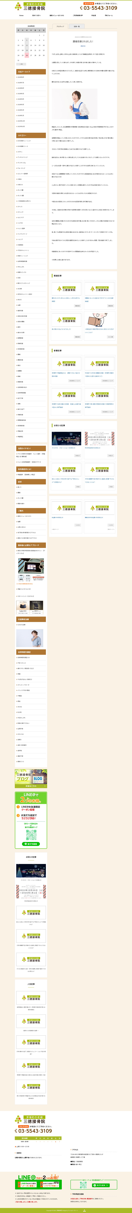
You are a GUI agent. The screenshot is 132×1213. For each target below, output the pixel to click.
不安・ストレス (22, 663)
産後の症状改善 (22, 316)
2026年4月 (21, 99)
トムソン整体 (21, 228)
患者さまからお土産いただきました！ (94, 517)
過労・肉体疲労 (22, 745)
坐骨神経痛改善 (22, 261)
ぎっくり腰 (110, 337)
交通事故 (20, 245)
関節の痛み (21, 503)
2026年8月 (21, 77)
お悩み (78, 486)
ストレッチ (20, 212)
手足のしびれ (21, 718)
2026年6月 (21, 88)
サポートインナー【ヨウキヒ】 (26, 596)
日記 (19, 278)
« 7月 (21, 64)
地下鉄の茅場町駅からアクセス (27, 532)
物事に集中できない (23, 723)
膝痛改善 (20, 382)
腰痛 (19, 354)
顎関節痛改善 (22, 420)
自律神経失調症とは (24, 657)
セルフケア (21, 217)
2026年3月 (21, 104)
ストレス (20, 206)
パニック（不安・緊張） (24, 690)
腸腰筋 (20, 371)
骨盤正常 (20, 431)
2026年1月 (21, 115)
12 (27, 45)
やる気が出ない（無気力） (25, 679)
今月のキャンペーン (23, 250)
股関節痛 (20, 338)
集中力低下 (21, 409)
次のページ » (111, 529)
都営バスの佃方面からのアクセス (27, 538)
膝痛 (19, 376)
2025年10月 (21, 126)
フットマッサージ (22, 234)
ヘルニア (20, 239)
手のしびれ (21, 267)
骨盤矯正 (20, 436)
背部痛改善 (21, 349)
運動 (19, 404)
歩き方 (20, 300)
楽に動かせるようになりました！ (61, 329)
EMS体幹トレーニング (75, 380)
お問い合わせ (22, 527)
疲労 (19, 327)
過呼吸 (20, 750)
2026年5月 (21, 93)
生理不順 (20, 729)
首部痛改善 (21, 426)
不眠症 (20, 696)
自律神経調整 (22, 393)
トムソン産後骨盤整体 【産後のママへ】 (29, 462)
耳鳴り (19, 740)
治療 (19, 305)
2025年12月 (21, 121)
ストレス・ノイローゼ (23, 685)
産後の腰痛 (21, 321)
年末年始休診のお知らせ (92, 448)
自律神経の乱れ (22, 387)
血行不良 (20, 398)
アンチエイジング (22, 157)
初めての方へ (36, 15)
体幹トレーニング (23, 256)
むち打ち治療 (21, 625)
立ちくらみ (21, 734)
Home (21, 15)
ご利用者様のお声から (24, 201)
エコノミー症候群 (23, 174)
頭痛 (19, 674)
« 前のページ (55, 529)
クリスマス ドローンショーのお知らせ (63, 448)
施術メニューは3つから (57, 15)
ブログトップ (60, 26)
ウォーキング (21, 168)
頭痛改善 (20, 415)
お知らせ (78, 455)
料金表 (94, 15)
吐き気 (20, 712)
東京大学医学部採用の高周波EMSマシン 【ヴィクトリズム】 (30, 552)
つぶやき (78, 525)
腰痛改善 (83, 46)
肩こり (19, 487)
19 (27, 50)
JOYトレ (20, 152)
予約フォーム (109, 15)
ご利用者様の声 (78, 15)
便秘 (19, 701)
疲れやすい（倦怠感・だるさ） (26, 668)
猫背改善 (20, 310)
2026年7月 (21, 83)
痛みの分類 (21, 332)
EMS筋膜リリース (23, 146)
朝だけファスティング (24, 283)
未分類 (20, 289)
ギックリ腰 (21, 195)
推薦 (19, 521)
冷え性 (20, 707)
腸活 (19, 365)
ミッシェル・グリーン (73, 1210)
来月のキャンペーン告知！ (25, 294)
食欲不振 (20, 756)
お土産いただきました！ (57, 517)
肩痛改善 (20, 343)
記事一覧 (77, 26)
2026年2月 (21, 110)
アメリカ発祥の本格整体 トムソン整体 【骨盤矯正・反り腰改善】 (30, 455)
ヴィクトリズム (22, 163)
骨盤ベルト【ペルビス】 (25, 589)
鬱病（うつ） (21, 761)
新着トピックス (22, 272)
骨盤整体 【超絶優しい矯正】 (26, 474)
